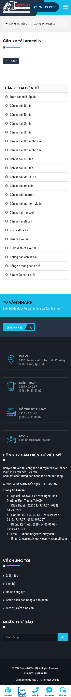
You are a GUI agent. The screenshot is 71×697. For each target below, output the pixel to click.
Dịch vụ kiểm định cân (20, 608)
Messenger (49, 695)
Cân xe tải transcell (22, 212)
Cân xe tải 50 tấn (21, 123)
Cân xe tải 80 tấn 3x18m (25, 150)
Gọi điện (35, 695)
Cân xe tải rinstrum (22, 195)
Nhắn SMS (63, 695)
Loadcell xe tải (19, 230)
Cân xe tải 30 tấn (21, 106)
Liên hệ (10, 584)
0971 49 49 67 (46, 7)
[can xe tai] (16, 7)
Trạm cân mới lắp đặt (23, 97)
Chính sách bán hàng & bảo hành (27, 600)
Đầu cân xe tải (19, 239)
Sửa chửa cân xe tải (22, 275)
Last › (14, 60)
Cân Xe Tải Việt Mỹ (18, 23)
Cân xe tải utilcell (21, 221)
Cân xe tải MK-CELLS (23, 177)
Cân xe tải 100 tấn (21, 168)
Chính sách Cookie (49, 679)
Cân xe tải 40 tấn (21, 114)
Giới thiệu (12, 576)
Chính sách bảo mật (26, 679)
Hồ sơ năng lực (15, 592)
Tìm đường (8, 695)
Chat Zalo (22, 696)
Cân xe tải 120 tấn (21, 159)
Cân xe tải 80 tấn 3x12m (25, 141)
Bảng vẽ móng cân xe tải (25, 266)
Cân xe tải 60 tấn (21, 132)
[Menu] (65, 7)
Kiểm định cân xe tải (23, 248)
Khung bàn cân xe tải (23, 257)
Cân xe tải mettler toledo (26, 204)
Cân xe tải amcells (44, 23)
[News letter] (62, 637)
